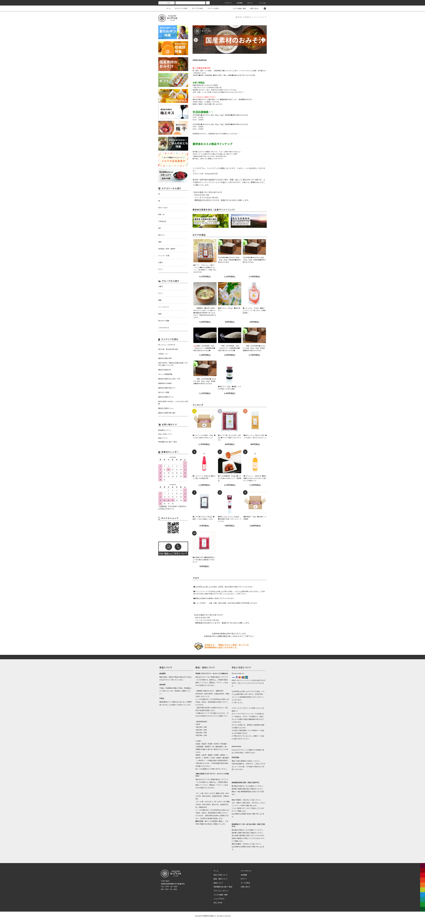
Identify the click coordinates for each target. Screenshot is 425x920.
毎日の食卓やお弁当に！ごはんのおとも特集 (173, 402)
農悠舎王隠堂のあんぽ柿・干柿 (169, 379)
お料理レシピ (163, 354)
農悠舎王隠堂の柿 (164, 370)
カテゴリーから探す (181, 8)
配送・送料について (221, 879)
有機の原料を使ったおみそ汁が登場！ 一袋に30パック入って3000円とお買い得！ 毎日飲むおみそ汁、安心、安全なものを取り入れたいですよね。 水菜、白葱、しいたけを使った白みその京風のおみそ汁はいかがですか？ (218, 88)
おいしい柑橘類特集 (165, 374)
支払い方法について (221, 875)
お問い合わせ (254, 8)
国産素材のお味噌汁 (165, 383)
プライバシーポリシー (221, 891)
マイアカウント (246, 871)
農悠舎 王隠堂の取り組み (167, 413)
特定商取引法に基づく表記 (223, 887)
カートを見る (245, 883)
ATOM (220, 903)
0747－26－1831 (171, 886)
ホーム (168, 8)
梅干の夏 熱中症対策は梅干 (168, 349)
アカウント (228, 3)
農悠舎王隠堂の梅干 (165, 358)
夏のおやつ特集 (163, 392)
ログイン (250, 3)
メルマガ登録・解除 (239, 8)
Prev (196, 40)
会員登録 (240, 3)
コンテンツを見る (213, 8)
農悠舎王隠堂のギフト (166, 397)
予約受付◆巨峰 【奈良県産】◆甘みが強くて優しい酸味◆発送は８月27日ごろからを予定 (224, 75)
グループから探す (197, 8)
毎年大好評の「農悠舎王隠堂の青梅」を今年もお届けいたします (173, 364)
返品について (218, 883)
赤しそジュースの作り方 (166, 345)
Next (263, 40)
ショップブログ (219, 899)
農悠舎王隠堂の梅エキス (166, 388)
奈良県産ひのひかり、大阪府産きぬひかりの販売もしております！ (216, 133)
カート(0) (262, 3)
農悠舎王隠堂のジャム (166, 408)
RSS (215, 903)
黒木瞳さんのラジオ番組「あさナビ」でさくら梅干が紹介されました (217, 151)
